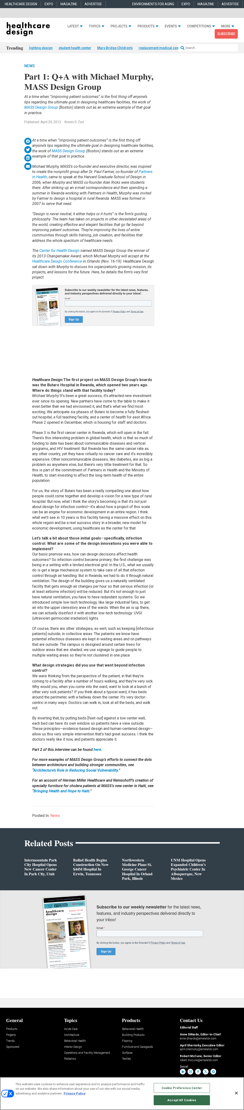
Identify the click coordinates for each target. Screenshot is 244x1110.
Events (171, 26)
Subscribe (226, 34)
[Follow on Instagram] (190, 1071)
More (225, 26)
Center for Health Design (60, 250)
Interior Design (73, 1047)
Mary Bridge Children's (115, 48)
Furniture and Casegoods (137, 1047)
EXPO (49, 4)
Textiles (126, 1058)
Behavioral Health (75, 1041)
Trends (10, 1041)
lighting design (41, 48)
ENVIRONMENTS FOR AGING (153, 4)
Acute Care (70, 1029)
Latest (73, 26)
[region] (122, 1093)
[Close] (236, 1093)
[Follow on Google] (213, 1071)
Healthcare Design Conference (57, 261)
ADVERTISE (93, 4)
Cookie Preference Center (182, 1088)
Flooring (127, 1041)
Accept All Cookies (181, 1100)
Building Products (133, 1035)
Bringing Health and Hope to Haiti (61, 791)
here (97, 749)
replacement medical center (161, 48)
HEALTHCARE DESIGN (21, 4)
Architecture (71, 1035)
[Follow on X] (205, 1071)
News (29, 66)
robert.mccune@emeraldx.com (199, 1060)
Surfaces (127, 1052)
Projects (119, 26)
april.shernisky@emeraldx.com (199, 1049)
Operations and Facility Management (87, 1052)
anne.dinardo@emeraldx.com (198, 1038)
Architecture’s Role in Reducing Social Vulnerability (75, 770)
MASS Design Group (41, 107)
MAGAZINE (69, 4)
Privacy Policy (75, 1093)
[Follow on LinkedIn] (183, 1071)
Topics (95, 26)
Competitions (199, 26)
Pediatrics (70, 1058)
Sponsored (12, 1047)
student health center (75, 48)
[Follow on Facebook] (198, 1071)
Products (146, 26)
